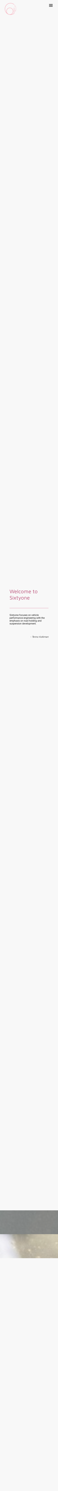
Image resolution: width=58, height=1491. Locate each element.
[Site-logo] (10, 9)
